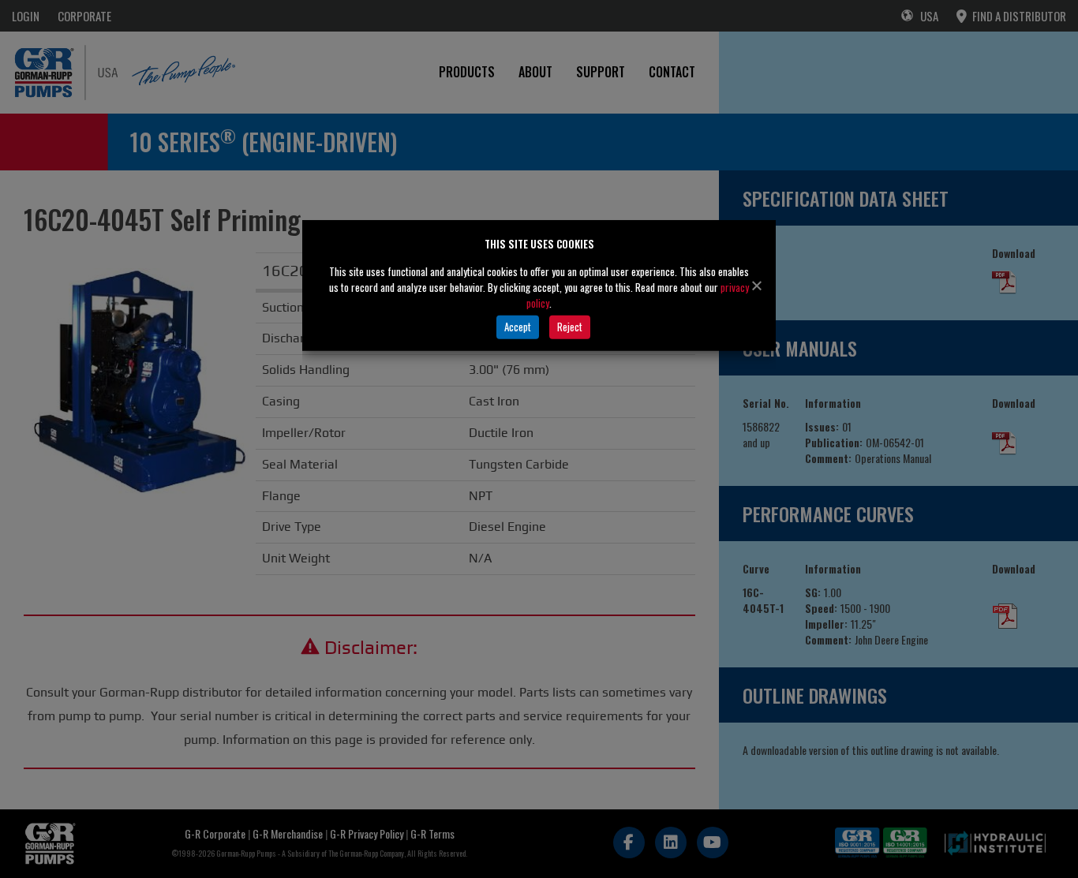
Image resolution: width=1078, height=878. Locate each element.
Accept (517, 326)
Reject (569, 326)
